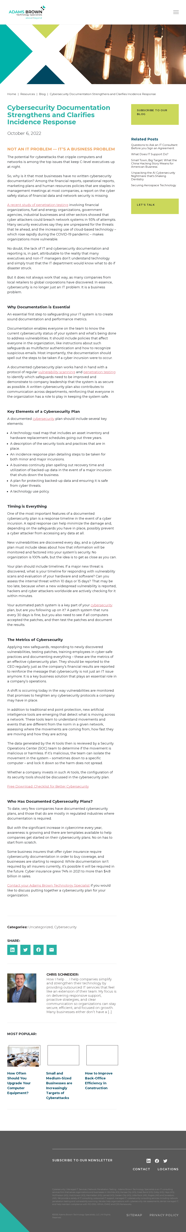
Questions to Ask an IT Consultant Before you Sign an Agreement (154, 146)
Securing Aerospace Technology (153, 185)
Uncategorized (40, 927)
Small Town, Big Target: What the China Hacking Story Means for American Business (154, 163)
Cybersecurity (65, 927)
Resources (27, 94)
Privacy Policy (164, 1215)
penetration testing (99, 372)
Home (11, 94)
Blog (42, 94)
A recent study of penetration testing (37, 205)
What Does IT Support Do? (149, 154)
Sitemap (134, 1215)
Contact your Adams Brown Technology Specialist (48, 886)
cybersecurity (43, 419)
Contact (141, 1169)
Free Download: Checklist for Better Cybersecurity (48, 787)
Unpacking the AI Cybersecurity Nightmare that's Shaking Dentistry (153, 176)
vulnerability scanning (56, 372)
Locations (168, 1169)
